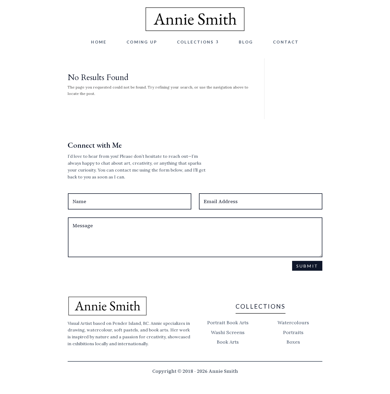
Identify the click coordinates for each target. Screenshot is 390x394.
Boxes (293, 342)
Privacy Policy (191, 278)
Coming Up (142, 42)
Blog (246, 42)
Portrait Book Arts (228, 322)
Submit (307, 265)
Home (99, 42)
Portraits (293, 332)
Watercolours (293, 322)
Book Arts (228, 342)
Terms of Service (237, 278)
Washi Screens (228, 332)
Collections (195, 42)
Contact (286, 42)
